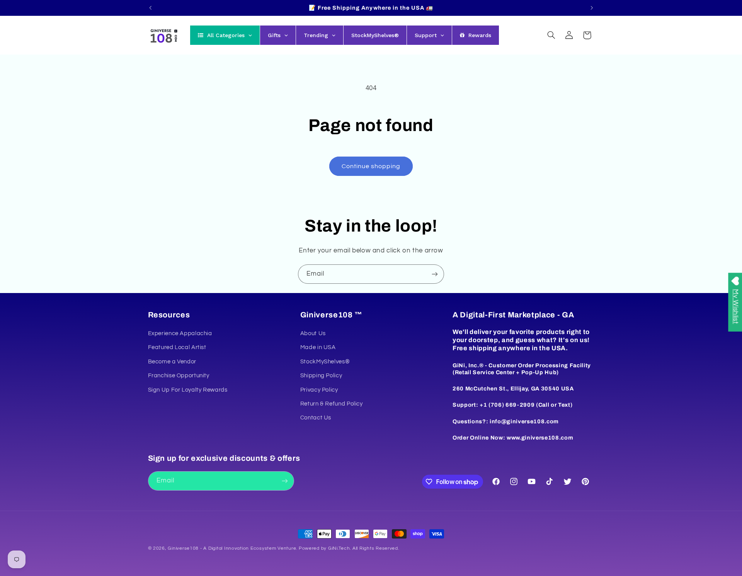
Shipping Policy (321, 375)
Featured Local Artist (177, 347)
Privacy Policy (319, 390)
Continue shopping (371, 166)
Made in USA (318, 347)
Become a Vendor (172, 362)
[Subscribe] (435, 273)
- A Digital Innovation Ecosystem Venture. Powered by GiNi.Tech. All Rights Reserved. (299, 548)
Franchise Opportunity (178, 375)
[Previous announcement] (150, 7)
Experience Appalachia (180, 333)
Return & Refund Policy (331, 404)
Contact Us (315, 418)
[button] (551, 35)
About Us (313, 333)
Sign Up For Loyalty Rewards (188, 390)
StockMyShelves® (325, 362)
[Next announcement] (591, 7)
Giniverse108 (183, 548)
